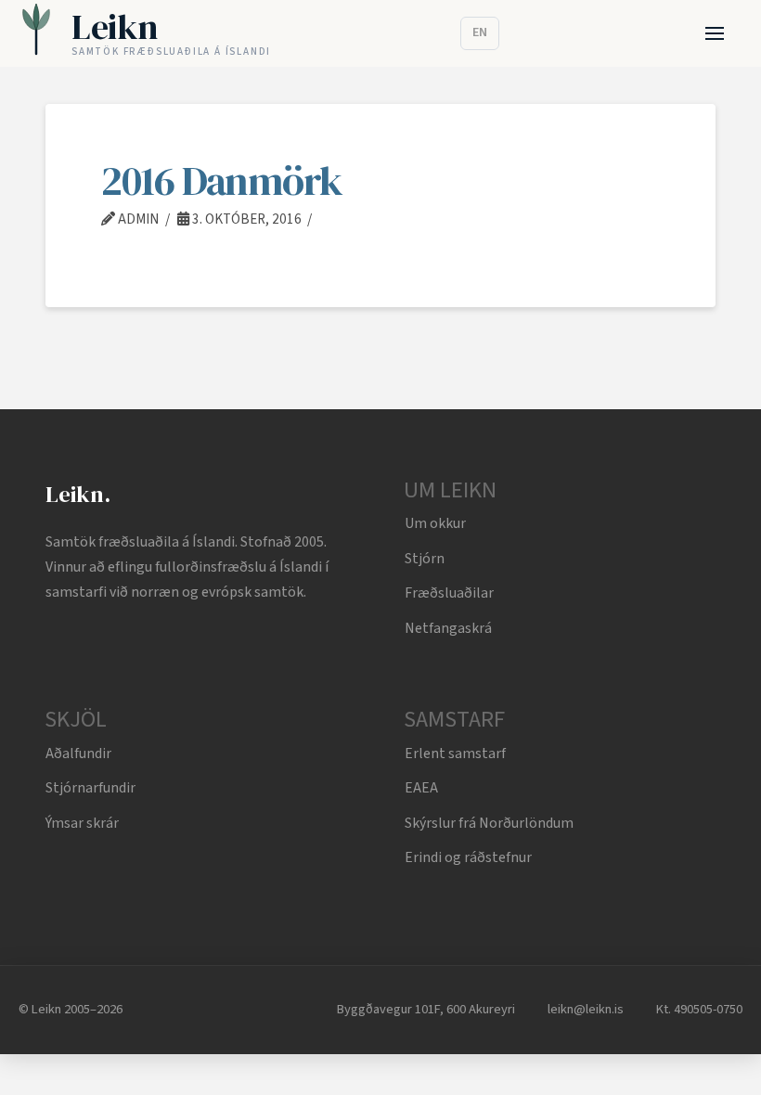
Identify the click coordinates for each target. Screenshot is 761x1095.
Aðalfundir (78, 753)
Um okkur (435, 523)
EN (479, 32)
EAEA (421, 788)
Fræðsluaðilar (449, 593)
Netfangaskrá (448, 628)
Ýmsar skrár (82, 823)
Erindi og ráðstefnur (468, 857)
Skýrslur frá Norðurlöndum (489, 823)
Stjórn (425, 558)
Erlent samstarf (455, 753)
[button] (715, 33)
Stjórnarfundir (90, 788)
